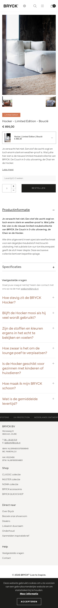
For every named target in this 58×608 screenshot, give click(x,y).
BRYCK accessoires (12, 489)
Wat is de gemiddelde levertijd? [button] (20, 400)
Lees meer (8, 169)
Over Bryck (8, 511)
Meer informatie (29, 593)
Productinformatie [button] (16, 209)
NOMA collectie (10, 484)
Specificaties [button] (11, 266)
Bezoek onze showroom (14, 516)
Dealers (6, 520)
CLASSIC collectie (11, 474)
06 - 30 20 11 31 (10, 439)
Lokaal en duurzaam (12, 525)
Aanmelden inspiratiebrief (15, 535)
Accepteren (29, 601)
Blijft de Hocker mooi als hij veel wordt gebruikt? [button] (24, 314)
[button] (24, 6)
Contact (6, 557)
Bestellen (38, 188)
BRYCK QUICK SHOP (12, 493)
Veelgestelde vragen (13, 552)
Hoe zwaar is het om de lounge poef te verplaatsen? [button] (24, 350)
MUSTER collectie (11, 479)
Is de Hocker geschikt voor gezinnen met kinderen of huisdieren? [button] (23, 368)
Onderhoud (8, 530)
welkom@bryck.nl (30, 288)
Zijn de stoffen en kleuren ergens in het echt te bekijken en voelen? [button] (22, 333)
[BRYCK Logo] (11, 6)
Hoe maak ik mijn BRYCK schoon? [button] (22, 385)
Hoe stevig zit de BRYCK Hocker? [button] (21, 299)
